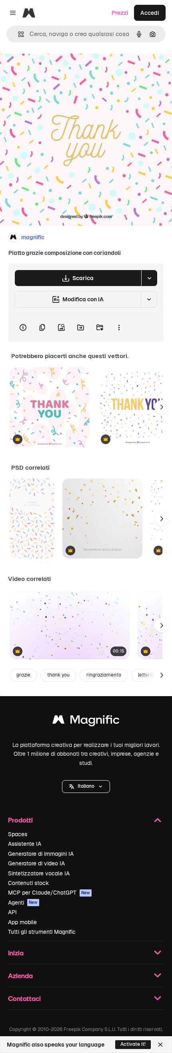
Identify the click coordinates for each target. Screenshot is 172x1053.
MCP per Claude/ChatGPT (49, 892)
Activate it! (133, 1044)
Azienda (20, 975)
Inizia (16, 953)
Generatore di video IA (36, 863)
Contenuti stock (28, 883)
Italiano (86, 786)
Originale (53, 68)
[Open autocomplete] (18, 34)
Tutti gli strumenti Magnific (42, 931)
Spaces (17, 834)
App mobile (22, 922)
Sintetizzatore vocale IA (39, 873)
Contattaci (24, 998)
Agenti (23, 902)
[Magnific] (86, 721)
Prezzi (120, 12)
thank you (58, 675)
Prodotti (20, 820)
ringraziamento (103, 675)
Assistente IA (24, 843)
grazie (23, 675)
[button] (86, 786)
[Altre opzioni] (119, 327)
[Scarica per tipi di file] (149, 278)
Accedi (149, 12)
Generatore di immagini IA (41, 853)
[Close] (160, 1044)
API (12, 912)
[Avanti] (161, 407)
